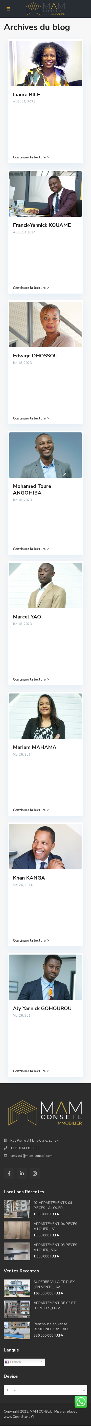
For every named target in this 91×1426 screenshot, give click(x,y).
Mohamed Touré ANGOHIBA (32, 489)
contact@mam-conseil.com (31, 1156)
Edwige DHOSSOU (35, 355)
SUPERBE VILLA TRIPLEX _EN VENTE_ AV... (54, 1284)
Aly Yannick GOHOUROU (42, 1008)
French (15, 1362)
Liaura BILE (26, 94)
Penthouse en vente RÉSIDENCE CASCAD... (52, 1326)
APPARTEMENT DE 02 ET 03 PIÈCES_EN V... (55, 1305)
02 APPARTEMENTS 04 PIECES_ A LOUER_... (53, 1205)
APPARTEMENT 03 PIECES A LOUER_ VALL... (55, 1247)
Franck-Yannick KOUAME (42, 225)
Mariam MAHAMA (34, 747)
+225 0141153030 (24, 1148)
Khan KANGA (29, 877)
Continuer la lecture (29, 157)
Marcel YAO (27, 616)
